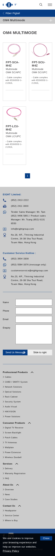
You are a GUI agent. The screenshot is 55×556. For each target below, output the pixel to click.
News (7, 494)
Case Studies (11, 499)
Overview (9, 489)
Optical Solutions (13, 392)
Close (46, 538)
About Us (8, 485)
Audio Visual (11, 407)
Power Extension (13, 452)
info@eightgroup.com (22, 229)
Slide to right (40, 352)
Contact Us (9, 506)
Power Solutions (12, 416)
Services (8, 464)
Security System (13, 402)
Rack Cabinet (11, 397)
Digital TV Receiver (14, 428)
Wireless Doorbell (13, 457)
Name (6, 302)
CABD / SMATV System (16, 382)
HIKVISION (10, 412)
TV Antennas (11, 442)
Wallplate (9, 447)
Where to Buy (11, 520)
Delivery (9, 468)
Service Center (12, 515)
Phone (6, 311)
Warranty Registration (15, 473)
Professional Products (15, 372)
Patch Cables (11, 438)
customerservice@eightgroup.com (29, 270)
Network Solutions (13, 387)
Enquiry (6, 328)
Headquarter (10, 511)
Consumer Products (14, 423)
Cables (8, 377)
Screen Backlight (13, 433)
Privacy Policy (11, 551)
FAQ (7, 478)
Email (5, 319)
